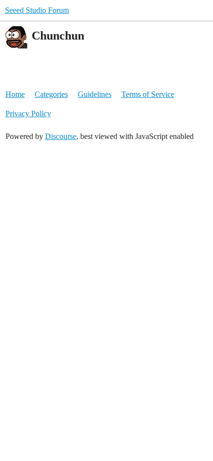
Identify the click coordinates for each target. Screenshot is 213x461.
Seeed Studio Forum (37, 10)
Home (15, 94)
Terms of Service (147, 94)
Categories (51, 94)
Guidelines (94, 94)
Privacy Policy (28, 113)
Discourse (60, 136)
